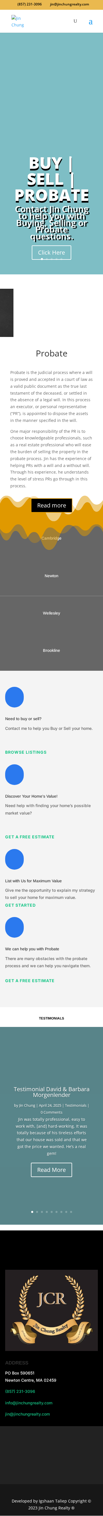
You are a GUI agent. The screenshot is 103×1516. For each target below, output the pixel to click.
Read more (51, 505)
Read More (51, 1170)
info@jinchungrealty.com (28, 1402)
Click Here (51, 252)
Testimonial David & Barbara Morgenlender (52, 1092)
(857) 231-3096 (20, 1391)
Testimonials (75, 1105)
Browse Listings (26, 752)
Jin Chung (27, 1105)
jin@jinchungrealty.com (27, 1414)
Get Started (20, 905)
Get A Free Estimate (30, 836)
